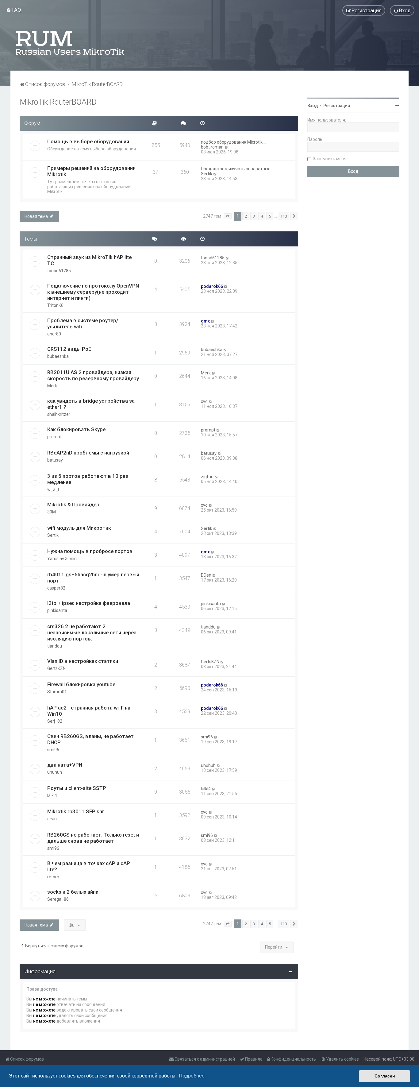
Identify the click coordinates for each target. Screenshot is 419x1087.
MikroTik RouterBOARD (58, 102)
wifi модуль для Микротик (79, 528)
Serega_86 (58, 899)
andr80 (54, 333)
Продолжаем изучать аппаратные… (237, 168)
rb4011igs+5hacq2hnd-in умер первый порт (93, 577)
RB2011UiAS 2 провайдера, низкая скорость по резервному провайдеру (93, 375)
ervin (52, 818)
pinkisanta (57, 610)
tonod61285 (59, 270)
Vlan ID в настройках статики (82, 661)
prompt (54, 436)
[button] (228, 216)
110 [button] (283, 216)
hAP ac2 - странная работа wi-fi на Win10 (88, 711)
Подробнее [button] (192, 1075)
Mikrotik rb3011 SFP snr (75, 811)
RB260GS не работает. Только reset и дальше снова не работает (93, 838)
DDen (206, 575)
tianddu (54, 646)
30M (51, 511)
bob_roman (212, 147)
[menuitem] (14, 9)
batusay (55, 460)
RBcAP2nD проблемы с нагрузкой (88, 453)
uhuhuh (54, 772)
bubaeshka (58, 356)
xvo (204, 401)
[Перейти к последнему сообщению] (227, 257)
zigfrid (207, 476)
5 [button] (270, 216)
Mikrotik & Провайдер (73, 504)
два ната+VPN (64, 765)
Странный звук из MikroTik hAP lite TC (89, 260)
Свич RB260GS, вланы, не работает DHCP (90, 739)
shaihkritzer (58, 414)
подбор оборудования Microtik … (233, 142)
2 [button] (246, 216)
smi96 (53, 749)
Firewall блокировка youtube (81, 684)
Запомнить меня (330, 158)
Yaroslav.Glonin (62, 558)
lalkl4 (52, 795)
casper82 (56, 588)
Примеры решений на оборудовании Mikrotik (91, 171)
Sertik (206, 173)
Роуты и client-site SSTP (76, 788)
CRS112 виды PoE (69, 349)
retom (53, 876)
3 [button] (254, 216)
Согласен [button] (385, 1075)
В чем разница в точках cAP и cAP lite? (88, 866)
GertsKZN (56, 668)
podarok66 (212, 286)
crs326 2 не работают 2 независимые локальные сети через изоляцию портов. (91, 632)
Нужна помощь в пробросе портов (90, 551)
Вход (312, 105)
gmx (205, 321)
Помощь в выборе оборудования (88, 141)
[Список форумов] (70, 43)
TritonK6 (55, 305)
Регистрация (336, 105)
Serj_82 (54, 721)
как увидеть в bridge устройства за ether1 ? (91, 404)
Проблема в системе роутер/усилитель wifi (82, 323)
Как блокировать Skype (76, 429)
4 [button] (262, 216)
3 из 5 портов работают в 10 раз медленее (87, 479)
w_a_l (53, 489)
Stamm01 (57, 691)
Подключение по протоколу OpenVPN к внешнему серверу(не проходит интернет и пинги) (93, 292)
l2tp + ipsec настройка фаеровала (88, 603)
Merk (52, 385)
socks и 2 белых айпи (72, 892)
